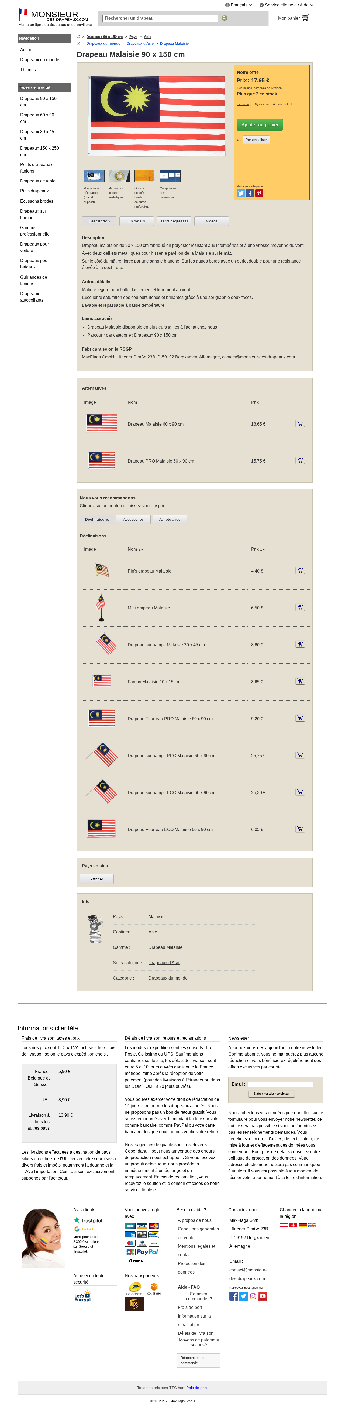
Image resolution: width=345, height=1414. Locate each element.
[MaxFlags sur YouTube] (262, 1299)
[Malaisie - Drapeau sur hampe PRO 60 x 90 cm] (101, 770)
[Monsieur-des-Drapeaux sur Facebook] (233, 1299)
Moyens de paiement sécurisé (199, 1342)
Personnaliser (256, 140)
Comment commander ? (199, 1296)
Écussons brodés (36, 201)
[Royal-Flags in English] (312, 1226)
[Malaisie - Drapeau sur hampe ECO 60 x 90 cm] (101, 807)
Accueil (27, 49)
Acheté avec (169, 519)
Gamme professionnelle (35, 230)
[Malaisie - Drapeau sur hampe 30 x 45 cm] (101, 660)
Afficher (96, 879)
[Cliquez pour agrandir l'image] (157, 166)
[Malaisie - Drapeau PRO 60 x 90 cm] (101, 476)
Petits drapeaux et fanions (37, 167)
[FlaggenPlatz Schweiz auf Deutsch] (293, 1226)
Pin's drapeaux (34, 191)
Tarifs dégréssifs (174, 221)
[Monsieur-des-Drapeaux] (55, 18)
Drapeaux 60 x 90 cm (37, 118)
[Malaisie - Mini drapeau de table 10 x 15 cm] (101, 623)
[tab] (99, 221)
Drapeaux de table (38, 181)
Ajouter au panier (260, 124)
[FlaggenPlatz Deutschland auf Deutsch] (303, 1226)
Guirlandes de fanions (33, 280)
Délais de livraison (195, 1333)
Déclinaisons (97, 519)
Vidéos (212, 221)
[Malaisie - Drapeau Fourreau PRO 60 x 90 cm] (101, 734)
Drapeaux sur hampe (33, 214)
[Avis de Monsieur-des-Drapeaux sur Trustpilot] (87, 1222)
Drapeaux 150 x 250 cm (39, 151)
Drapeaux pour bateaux (34, 263)
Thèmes (28, 69)
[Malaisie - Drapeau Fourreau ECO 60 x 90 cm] (101, 844)
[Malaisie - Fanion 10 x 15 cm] (101, 697)
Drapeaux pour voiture (34, 247)
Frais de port (190, 1307)
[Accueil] (78, 37)
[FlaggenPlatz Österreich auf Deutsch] (284, 1226)
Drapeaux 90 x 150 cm (38, 101)
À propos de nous (195, 1220)
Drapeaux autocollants (31, 296)
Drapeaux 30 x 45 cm (37, 134)
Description (99, 221)
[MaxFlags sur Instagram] (253, 1299)
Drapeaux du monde (39, 59)
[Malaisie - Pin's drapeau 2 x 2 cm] (101, 586)
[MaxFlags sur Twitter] (243, 1299)
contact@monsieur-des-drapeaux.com (258, 357)
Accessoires (133, 519)
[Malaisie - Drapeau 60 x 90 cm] (101, 439)
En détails (136, 221)
